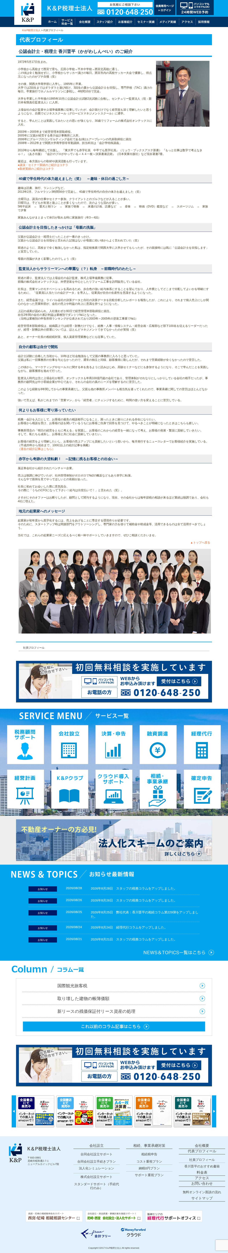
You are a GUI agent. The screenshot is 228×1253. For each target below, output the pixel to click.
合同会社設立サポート (97, 1154)
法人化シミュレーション (96, 1168)
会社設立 (96, 1146)
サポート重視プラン (149, 1175)
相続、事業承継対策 (149, 1146)
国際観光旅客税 (72, 985)
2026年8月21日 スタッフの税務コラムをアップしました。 (134, 939)
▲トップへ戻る (200, 542)
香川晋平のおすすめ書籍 (202, 1166)
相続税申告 (149, 1154)
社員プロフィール (34, 647)
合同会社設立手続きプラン (96, 1161)
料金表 (202, 1172)
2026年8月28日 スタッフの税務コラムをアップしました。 (134, 888)
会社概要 (202, 1146)
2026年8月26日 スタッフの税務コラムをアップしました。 (134, 900)
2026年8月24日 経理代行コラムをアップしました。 (129, 927)
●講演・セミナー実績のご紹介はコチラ (43, 165)
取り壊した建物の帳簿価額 (83, 998)
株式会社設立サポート (97, 1177)
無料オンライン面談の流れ (202, 1192)
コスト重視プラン (149, 1161)
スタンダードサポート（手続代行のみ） (96, 1186)
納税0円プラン (149, 1168)
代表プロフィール (202, 1151)
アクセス (202, 1178)
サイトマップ (202, 1198)
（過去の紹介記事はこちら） (36, 448)
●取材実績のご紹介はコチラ (36, 168)
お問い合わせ (202, 1183)
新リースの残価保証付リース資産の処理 (96, 1011)
